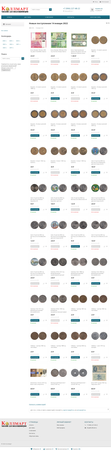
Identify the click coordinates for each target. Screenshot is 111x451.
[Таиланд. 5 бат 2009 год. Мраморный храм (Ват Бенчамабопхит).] (99, 262)
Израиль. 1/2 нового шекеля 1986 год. (99, 50)
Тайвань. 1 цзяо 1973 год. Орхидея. (98, 346)
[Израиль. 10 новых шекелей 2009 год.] (99, 114)
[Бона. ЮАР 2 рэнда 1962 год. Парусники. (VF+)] (99, 373)
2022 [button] (11, 44)
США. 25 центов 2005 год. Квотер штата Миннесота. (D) (78, 236)
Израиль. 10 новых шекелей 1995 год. (99, 87)
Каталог (8, 24)
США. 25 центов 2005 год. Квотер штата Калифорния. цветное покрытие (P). (58, 236)
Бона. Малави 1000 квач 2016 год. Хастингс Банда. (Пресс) (59, 50)
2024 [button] (17, 41)
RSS (109, 23)
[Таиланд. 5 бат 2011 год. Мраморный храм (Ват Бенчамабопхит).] (38, 299)
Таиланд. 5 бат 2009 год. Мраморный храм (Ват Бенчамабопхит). (97, 273)
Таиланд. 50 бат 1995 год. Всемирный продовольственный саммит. (59, 310)
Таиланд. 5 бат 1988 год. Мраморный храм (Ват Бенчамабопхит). (77, 273)
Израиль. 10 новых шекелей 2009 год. (99, 124)
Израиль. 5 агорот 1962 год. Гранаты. (37, 161)
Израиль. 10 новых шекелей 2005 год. (58, 124)
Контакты (70, 17)
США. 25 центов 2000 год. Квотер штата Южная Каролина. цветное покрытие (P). (57, 199)
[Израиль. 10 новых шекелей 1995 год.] (99, 77)
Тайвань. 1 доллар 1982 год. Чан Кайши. (98, 309)
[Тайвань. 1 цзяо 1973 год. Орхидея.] (99, 336)
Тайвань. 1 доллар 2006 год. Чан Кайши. (78, 346)
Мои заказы (60, 425)
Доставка (27, 17)
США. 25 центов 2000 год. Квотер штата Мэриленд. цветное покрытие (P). (98, 162)
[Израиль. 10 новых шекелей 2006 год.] (79, 114)
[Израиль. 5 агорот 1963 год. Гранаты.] (59, 151)
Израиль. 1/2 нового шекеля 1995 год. (58, 87)
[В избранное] (46, 62)
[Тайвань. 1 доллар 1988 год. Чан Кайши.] (59, 336)
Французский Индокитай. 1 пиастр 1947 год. (58, 383)
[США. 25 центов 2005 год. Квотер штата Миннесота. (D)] (79, 225)
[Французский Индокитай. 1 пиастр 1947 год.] (59, 373)
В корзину (56, 98)
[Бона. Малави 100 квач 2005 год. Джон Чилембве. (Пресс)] (38, 40)
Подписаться (6, 70)
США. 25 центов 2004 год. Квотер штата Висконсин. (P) (79, 198)
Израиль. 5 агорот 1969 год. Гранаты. (78, 161)
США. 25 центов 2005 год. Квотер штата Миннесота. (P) (99, 235)
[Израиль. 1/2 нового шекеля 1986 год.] (99, 40)
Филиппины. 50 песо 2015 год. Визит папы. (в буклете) (38, 383)
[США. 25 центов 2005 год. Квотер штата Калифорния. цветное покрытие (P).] (59, 225)
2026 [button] (4, 41)
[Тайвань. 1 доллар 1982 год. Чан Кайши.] (99, 299)
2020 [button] (4, 48)
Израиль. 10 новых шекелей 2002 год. (38, 124)
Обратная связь (95, 17)
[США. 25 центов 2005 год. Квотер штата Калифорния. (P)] (38, 225)
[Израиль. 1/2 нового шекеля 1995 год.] (59, 77)
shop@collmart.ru (92, 428)
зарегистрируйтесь (68, 410)
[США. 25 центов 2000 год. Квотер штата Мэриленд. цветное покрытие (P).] (99, 151)
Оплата (9, 17)
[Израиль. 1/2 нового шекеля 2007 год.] (79, 77)
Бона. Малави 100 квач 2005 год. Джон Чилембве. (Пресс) (38, 50)
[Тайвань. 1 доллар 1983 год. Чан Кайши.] (38, 336)
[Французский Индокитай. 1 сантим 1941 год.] (79, 373)
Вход (96, 2)
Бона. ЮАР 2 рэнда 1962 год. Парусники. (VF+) (99, 383)
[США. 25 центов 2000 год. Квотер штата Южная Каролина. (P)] (38, 188)
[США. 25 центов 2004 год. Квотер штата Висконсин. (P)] (79, 188)
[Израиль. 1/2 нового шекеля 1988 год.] (38, 77)
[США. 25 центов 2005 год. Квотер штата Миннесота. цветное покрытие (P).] (38, 262)
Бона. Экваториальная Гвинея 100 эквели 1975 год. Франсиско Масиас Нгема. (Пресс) (78, 51)
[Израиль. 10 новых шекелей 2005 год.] (59, 114)
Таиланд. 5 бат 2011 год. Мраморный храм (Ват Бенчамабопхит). (37, 310)
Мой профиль (61, 428)
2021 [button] (17, 44)
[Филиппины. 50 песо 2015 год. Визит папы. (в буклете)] (38, 373)
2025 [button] (10, 41)
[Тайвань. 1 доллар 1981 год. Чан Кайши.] (79, 299)
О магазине (49, 17)
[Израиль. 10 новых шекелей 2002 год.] (38, 114)
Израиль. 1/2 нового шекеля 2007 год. (78, 87)
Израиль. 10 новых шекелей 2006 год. (78, 124)
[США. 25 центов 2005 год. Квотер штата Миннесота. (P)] (99, 225)
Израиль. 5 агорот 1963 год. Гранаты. (58, 161)
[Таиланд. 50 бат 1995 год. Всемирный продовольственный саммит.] (59, 299)
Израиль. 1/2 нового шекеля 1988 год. (38, 87)
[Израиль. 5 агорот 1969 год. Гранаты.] (79, 151)
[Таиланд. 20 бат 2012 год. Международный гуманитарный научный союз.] (59, 262)
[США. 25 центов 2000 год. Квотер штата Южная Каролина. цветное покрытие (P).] (59, 188)
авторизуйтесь (81, 410)
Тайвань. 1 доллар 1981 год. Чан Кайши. (78, 309)
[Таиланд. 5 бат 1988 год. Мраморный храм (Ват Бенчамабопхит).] (79, 262)
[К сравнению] (43, 62)
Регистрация (105, 2)
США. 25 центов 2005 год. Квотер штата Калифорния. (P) (38, 236)
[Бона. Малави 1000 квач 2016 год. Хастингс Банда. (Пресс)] (59, 40)
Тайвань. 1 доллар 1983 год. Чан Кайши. (38, 346)
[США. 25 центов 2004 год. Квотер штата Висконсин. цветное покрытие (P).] (99, 188)
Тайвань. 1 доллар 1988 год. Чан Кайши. (58, 346)
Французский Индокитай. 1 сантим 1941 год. (78, 383)
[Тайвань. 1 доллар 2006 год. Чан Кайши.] (79, 336)
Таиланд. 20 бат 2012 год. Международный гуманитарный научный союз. (57, 273)
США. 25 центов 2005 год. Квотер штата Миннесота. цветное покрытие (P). (37, 273)
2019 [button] (11, 48)
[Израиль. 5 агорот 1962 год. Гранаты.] (38, 151)
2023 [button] (4, 44)
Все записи (4, 30)
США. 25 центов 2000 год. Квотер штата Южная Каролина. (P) (37, 199)
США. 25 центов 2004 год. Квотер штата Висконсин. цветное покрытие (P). (98, 199)
